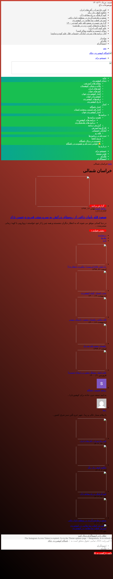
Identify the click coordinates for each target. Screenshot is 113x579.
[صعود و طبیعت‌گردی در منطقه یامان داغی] (91, 518)
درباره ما (102, 146)
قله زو (98, 133)
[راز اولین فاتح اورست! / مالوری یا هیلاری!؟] (91, 264)
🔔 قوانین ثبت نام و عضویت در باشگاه (83, 143)
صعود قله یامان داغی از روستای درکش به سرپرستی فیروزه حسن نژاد (58, 217)
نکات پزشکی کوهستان (90, 86)
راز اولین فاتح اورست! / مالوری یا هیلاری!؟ (87, 267)
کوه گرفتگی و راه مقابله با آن (93, 15)
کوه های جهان (94, 91)
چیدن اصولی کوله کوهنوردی (93, 293)
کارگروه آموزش (99, 128)
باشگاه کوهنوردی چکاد (58, 541)
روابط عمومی (100, 208)
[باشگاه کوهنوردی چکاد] (100, 53)
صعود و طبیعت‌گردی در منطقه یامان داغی (87, 18)
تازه (104, 240)
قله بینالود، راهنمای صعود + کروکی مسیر (87, 319)
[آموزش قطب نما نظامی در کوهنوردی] (88, 526)
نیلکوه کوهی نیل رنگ (97, 12)
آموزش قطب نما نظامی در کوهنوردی (89, 20)
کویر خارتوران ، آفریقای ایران (93, 10)
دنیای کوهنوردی (99, 81)
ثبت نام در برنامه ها (97, 136)
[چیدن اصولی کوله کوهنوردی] (91, 290)
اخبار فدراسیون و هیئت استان (87, 109)
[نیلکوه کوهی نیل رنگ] (91, 465)
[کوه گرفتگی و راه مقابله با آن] (91, 491)
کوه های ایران (94, 88)
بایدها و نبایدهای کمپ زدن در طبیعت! (89, 25)
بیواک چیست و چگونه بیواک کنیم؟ (91, 31)
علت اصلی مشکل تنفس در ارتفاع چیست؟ (87, 372)
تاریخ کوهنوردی (94, 102)
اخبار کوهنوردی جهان (91, 94)
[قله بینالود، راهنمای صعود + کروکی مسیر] (91, 317)
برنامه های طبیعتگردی (85, 123)
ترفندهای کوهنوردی (92, 99)
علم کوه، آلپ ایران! (97, 28)
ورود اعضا (96, 138)
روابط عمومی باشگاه (96, 390)
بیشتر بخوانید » (97, 230)
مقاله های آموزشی (92, 83)
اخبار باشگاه (95, 107)
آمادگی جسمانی (99, 130)
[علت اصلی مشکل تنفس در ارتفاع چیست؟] (91, 370)
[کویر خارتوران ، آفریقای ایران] (91, 438)
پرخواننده (102, 235)
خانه (110, 164)
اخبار (104, 104)
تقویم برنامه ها (94, 117)
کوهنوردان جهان (93, 96)
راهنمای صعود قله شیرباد (95, 346)
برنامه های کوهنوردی (85, 120)
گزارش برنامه (94, 125)
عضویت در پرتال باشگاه (90, 141)
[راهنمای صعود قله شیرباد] (91, 343)
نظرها (103, 238)
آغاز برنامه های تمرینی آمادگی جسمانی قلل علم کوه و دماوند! (78, 33)
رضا (104, 410)
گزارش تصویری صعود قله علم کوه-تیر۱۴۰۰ (86, 23)
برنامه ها (102, 115)
